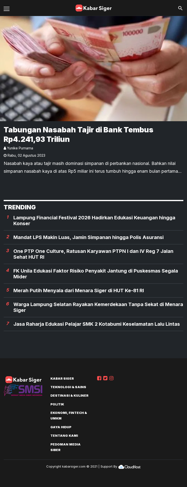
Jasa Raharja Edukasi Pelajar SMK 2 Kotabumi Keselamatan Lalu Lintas (96, 324)
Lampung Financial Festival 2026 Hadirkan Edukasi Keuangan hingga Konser (94, 220)
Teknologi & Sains (68, 387)
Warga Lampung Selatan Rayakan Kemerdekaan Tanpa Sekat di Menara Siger (98, 307)
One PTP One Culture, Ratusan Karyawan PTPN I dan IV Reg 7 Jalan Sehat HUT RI (93, 254)
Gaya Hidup (60, 427)
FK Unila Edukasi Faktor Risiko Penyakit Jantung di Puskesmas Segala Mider (95, 274)
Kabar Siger (62, 378)
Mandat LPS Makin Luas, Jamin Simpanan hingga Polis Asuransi (88, 237)
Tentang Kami (64, 435)
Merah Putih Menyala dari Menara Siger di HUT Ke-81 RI (78, 290)
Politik (57, 404)
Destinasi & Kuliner (69, 395)
